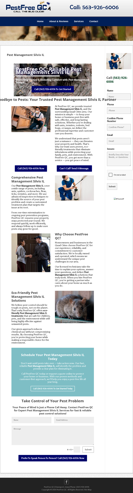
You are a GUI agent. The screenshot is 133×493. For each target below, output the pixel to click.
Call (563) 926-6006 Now (31, 168)
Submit (88, 449)
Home (40, 21)
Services (79, 21)
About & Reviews (58, 21)
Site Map (88, 490)
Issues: (111, 148)
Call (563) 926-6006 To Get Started (52, 89)
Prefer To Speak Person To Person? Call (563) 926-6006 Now (52, 458)
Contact (93, 21)
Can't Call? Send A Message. (74, 168)
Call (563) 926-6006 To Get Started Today (52, 388)
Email (110, 135)
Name (110, 90)
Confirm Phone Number (115, 120)
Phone (110, 104)
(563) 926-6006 (117, 79)
